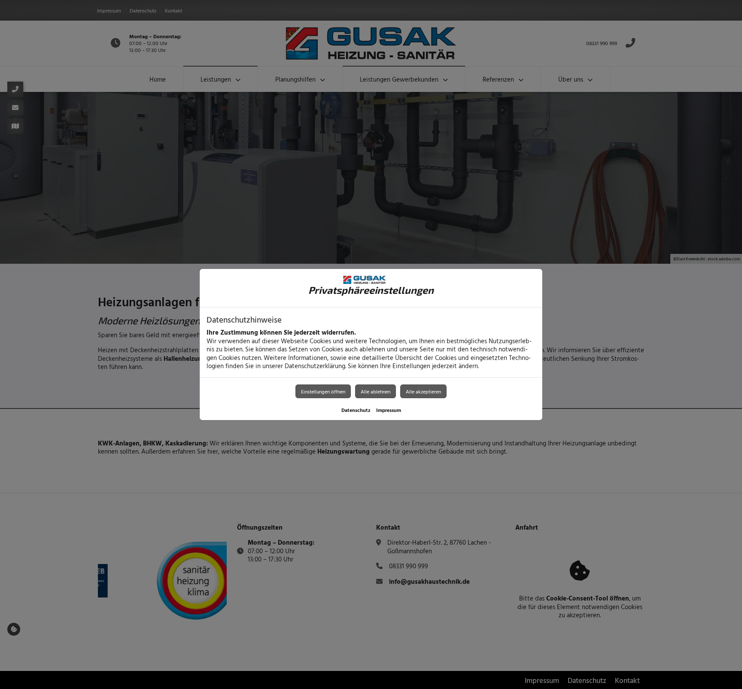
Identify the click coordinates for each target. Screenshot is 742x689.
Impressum (388, 410)
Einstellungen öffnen (323, 391)
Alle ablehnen (375, 391)
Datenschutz (356, 410)
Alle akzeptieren (423, 391)
